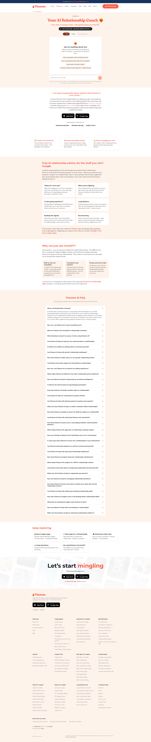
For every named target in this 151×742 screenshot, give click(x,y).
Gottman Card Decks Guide (106, 671)
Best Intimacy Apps (81, 671)
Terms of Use (102, 699)
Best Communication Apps (83, 668)
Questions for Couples (82, 622)
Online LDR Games (81, 705)
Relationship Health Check (40, 666)
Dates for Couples (37, 688)
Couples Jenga (59, 690)
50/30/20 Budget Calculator (62, 660)
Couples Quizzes (37, 657)
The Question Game (60, 633)
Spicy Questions (80, 642)
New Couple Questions (82, 633)
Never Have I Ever (60, 627)
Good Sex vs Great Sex (104, 630)
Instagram (35, 610)
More (94, 6)
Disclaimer (101, 705)
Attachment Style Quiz (39, 663)
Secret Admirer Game (39, 690)
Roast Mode (36, 625)
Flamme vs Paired (103, 660)
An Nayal (49, 726)
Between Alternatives (104, 666)
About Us (100, 688)
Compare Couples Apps (104, 657)
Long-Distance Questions (83, 639)
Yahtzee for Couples (60, 702)
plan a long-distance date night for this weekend (75, 61)
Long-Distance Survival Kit (83, 688)
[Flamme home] (39, 6)
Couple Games (59, 622)
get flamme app (110, 6)
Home (52, 6)
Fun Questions (80, 627)
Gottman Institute (94, 103)
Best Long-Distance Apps (83, 666)
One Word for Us (103, 622)
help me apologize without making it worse (75, 57)
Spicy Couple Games (60, 646)
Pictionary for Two (59, 705)
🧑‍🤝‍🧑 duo (73, 34)
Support (100, 696)
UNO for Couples (37, 707)
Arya (42, 728)
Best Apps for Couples (82, 657)
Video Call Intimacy (103, 636)
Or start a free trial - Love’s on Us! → (75, 581)
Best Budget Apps (81, 674)
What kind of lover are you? (40, 721)
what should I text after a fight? (75, 64)
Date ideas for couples (75, 721)
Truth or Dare (58, 625)
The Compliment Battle (61, 693)
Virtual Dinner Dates (38, 699)
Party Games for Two (38, 702)
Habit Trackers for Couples (40, 710)
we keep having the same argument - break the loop (75, 68)
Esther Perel (70, 105)
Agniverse (37, 726)
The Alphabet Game (60, 696)
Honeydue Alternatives (104, 668)
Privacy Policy (102, 702)
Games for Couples (60, 688)
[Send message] (100, 78)
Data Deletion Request (104, 707)
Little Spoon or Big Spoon (105, 625)
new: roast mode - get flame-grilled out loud (75, 29)
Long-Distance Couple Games (63, 649)
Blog (85, 6)
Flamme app (76, 229)
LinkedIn (42, 610)
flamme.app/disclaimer (71, 737)
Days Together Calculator (61, 668)
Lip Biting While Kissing (104, 639)
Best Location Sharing (82, 680)
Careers (100, 693)
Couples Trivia (58, 710)
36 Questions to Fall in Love (62, 643)
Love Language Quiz (38, 660)
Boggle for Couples (60, 707)
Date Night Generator (61, 671)
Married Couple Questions (83, 636)
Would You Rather (59, 630)
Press (99, 690)
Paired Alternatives (103, 663)
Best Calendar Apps (81, 677)
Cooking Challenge (60, 699)
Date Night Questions (82, 630)
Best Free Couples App (82, 663)
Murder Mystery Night (39, 696)
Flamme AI (59, 6)
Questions (74, 6)
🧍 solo (66, 34)
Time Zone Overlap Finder (62, 666)
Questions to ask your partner (58, 721)
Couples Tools (58, 657)
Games (67, 6)
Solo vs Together (103, 633)
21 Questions (58, 636)
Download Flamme (38, 627)
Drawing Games (37, 705)
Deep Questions (80, 625)
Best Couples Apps (81, 660)
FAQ (89, 6)
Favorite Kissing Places (104, 627)
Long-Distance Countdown (62, 663)
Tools (80, 6)
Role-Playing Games (38, 693)
